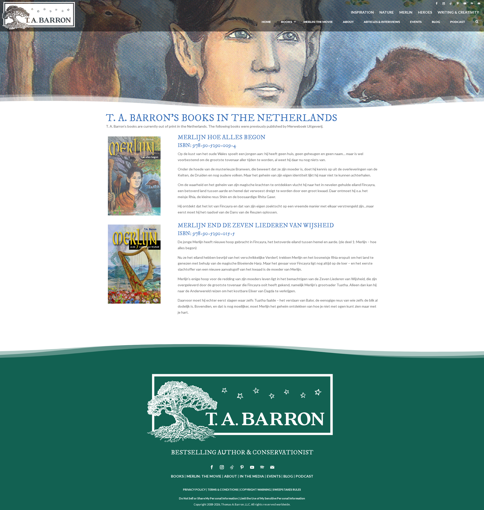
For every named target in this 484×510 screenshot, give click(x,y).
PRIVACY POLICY (194, 489)
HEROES (425, 12)
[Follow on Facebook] (436, 3)
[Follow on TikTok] (450, 3)
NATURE (386, 12)
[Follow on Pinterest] (457, 3)
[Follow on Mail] (478, 3)
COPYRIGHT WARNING (255, 489)
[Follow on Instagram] (443, 3)
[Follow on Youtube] (464, 3)
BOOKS (177, 476)
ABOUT (230, 476)
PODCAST (304, 476)
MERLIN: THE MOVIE (204, 476)
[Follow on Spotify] (471, 3)
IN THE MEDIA (252, 476)
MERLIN (405, 12)
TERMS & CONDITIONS (222, 489)
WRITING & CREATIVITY (458, 12)
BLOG (288, 476)
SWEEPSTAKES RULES (287, 489)
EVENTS (274, 476)
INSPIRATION (362, 12)
